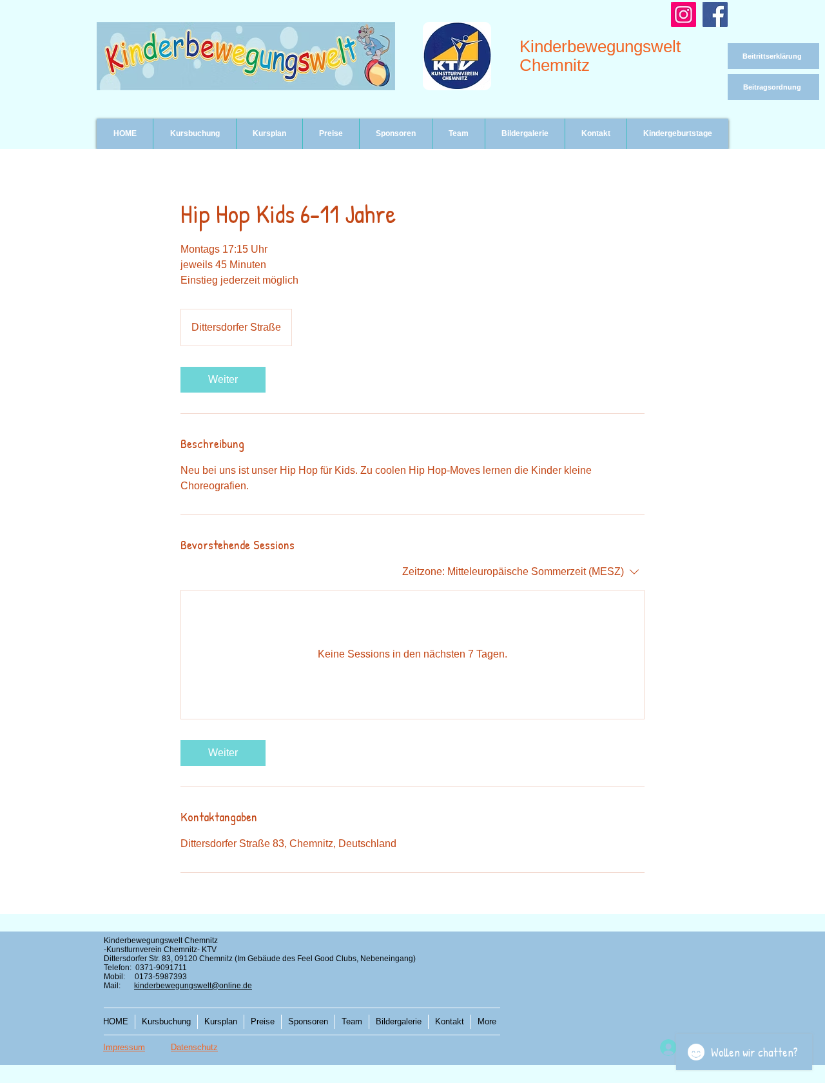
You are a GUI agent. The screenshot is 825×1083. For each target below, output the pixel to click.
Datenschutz (194, 1047)
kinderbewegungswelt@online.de (193, 985)
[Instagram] (683, 14)
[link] (223, 380)
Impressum (124, 1047)
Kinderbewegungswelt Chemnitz (600, 56)
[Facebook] (715, 14)
